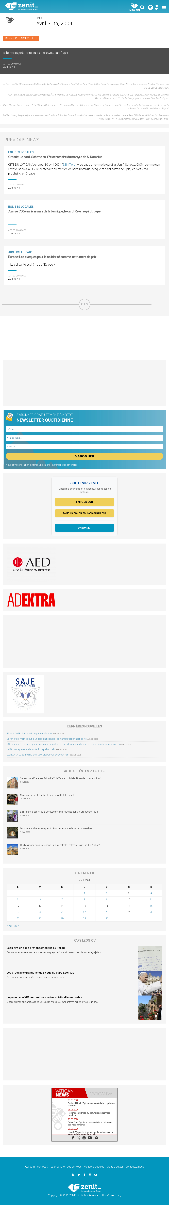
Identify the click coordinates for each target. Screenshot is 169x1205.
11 (151, 899)
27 (40, 918)
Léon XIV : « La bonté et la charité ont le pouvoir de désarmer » (38, 754)
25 (151, 912)
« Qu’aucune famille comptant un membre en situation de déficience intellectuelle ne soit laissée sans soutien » (63, 744)
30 (106, 918)
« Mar (9, 925)
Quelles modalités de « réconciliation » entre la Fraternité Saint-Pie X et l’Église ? (60, 845)
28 (62, 918)
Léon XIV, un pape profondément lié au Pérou (36, 947)
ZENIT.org (69, 164)
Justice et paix (20, 252)
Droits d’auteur (114, 1166)
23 (106, 912)
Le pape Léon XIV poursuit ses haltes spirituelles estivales (44, 997)
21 (62, 912)
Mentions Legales (94, 1166)
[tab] (68, 1093)
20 (40, 912)
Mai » (16, 925)
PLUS (84, 304)
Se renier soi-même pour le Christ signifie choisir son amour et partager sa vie (46, 739)
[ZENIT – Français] (47, 6)
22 (84, 912)
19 (18, 912)
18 (151, 905)
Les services (74, 1166)
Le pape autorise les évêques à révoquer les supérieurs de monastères (56, 828)
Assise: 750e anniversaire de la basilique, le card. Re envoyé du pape (54, 211)
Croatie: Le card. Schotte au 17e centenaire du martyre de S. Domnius (55, 157)
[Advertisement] (84, 337)
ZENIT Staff (9, 67)
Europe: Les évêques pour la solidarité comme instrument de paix (52, 257)
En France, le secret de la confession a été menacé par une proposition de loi (59, 811)
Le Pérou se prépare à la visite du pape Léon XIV (31, 749)
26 (18, 918)
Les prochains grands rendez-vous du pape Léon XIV (40, 972)
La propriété (58, 1166)
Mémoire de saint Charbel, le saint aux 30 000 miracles (48, 795)
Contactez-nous (134, 1166)
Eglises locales (21, 152)
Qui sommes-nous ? (36, 1166)
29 (84, 918)
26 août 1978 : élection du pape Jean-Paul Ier (29, 733)
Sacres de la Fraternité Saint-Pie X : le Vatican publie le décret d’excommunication (61, 778)
